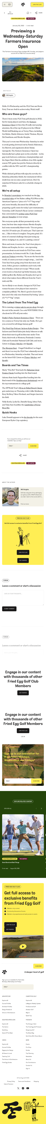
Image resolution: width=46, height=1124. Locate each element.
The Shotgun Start (9, 348)
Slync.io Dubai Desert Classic (30, 388)
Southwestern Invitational (26, 381)
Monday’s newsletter (12, 196)
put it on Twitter (8, 257)
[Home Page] (23, 4)
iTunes (13, 344)
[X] (18, 1088)
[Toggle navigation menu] (4, 4)
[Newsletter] (9, 4)
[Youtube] (27, 1088)
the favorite (28, 417)
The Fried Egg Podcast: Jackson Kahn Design (20, 329)
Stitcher (19, 344)
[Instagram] (23, 1088)
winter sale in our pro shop (25, 307)
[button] (39, 12)
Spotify (30, 344)
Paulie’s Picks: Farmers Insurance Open (18, 318)
